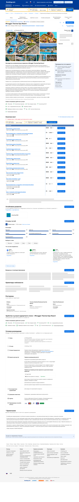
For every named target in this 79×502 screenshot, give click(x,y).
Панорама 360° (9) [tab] (19, 30)
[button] (66, 55)
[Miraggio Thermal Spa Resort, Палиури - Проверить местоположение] (6, 25)
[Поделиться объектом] (63, 22)
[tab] (19, 30)
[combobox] (17, 10)
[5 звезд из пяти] (8, 21)
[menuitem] (8, 5)
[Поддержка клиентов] (34, 2)
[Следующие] (73, 40)
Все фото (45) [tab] (9, 30)
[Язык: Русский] (30, 2)
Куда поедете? (11, 9)
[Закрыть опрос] (72, 494)
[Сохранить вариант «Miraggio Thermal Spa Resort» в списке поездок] (60, 22)
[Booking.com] (10, 2)
